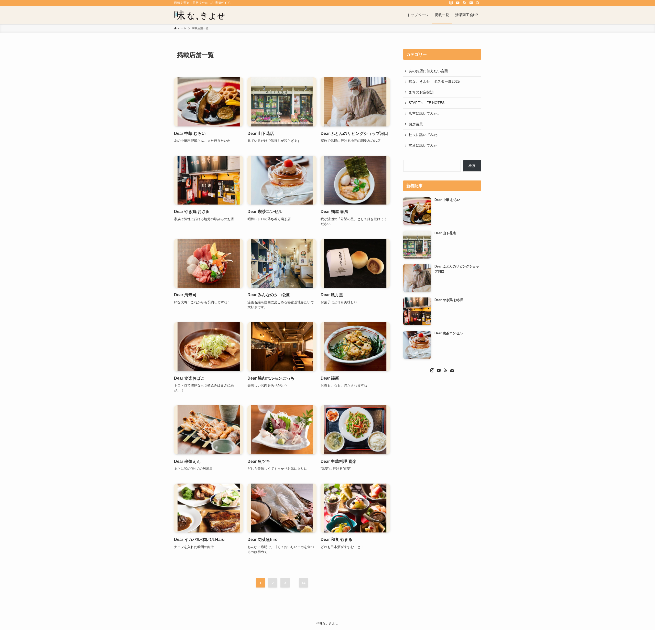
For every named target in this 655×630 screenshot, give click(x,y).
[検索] (477, 3)
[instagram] (451, 3)
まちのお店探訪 (421, 92)
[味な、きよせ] (199, 15)
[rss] (464, 3)
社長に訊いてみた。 (425, 135)
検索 (472, 166)
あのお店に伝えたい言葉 (428, 71)
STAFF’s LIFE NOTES (426, 103)
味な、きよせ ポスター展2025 (434, 81)
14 (303, 583)
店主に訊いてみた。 (425, 113)
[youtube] (457, 3)
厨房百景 (416, 124)
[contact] (471, 3)
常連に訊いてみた (423, 145)
